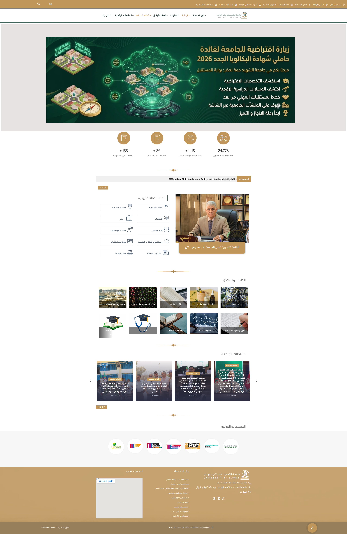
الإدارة (185, 15)
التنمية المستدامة (301, 5)
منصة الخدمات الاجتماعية (204, 5)
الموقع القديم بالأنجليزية (181, 516)
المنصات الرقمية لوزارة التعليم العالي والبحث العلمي (171, 488)
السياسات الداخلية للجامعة (248, 5)
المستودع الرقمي (335, 5)
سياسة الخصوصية (53, 528)
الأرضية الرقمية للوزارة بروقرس (178, 493)
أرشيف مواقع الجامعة (181, 507)
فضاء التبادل (159, 15)
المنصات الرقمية (123, 15)
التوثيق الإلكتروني (183, 502)
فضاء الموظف (284, 5)
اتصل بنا (106, 15)
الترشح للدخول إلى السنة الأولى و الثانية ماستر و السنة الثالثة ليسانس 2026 (202, 179)
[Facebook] (223, 499)
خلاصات (44, 528)
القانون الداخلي (64, 528)
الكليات (174, 15)
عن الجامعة (198, 15)
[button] (90, 381)
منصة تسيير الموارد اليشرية (180, 484)
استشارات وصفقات (226, 5)
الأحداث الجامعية (231, 365)
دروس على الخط (318, 5)
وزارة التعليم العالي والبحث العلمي (177, 479)
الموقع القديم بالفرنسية (181, 511)
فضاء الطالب (142, 15)
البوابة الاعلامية (268, 5)
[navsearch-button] (38, 4)
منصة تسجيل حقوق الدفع (180, 498)
